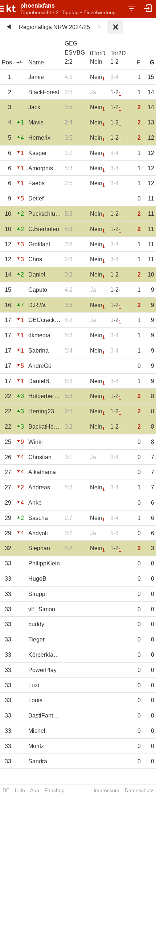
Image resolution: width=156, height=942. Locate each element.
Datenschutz (139, 790)
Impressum (106, 790)
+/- (19, 62)
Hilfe (20, 790)
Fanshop (54, 790)
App (34, 790)
